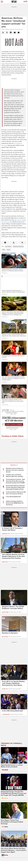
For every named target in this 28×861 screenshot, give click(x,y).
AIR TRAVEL (8, 246)
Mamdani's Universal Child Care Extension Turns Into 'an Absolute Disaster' (15, 470)
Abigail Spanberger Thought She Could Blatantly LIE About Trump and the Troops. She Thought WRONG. (13, 793)
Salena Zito (5, 689)
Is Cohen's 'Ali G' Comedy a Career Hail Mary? (12, 529)
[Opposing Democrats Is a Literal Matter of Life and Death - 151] (14, 755)
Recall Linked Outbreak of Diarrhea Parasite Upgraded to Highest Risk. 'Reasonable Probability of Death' (15, 487)
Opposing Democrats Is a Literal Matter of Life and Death (11, 766)
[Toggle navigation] (2, 1)
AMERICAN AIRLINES (18, 246)
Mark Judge (5, 562)
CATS (3, 249)
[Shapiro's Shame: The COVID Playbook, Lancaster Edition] (14, 597)
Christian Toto (6, 533)
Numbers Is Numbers (10, 633)
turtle (18, 220)
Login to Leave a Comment (14, 424)
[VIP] (25, 1)
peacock (7, 222)
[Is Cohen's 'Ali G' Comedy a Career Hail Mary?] (14, 519)
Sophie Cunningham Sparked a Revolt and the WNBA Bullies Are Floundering (15, 503)
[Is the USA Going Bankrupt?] (14, 701)
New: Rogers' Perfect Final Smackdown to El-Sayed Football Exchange (12, 822)
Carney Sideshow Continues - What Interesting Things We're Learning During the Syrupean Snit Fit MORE (15, 481)
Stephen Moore (6, 714)
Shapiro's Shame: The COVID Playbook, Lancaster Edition (13, 607)
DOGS (8, 249)
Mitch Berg (5, 636)
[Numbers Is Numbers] (14, 624)
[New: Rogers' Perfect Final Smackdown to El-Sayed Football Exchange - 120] (14, 810)
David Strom (5, 612)
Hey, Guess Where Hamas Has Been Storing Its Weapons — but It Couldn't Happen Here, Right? (13, 850)
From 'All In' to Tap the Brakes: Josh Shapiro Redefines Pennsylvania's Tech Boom (13, 683)
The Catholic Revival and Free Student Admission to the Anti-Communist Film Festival (13, 556)
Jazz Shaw (5, 29)
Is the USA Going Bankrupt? (13, 496)
